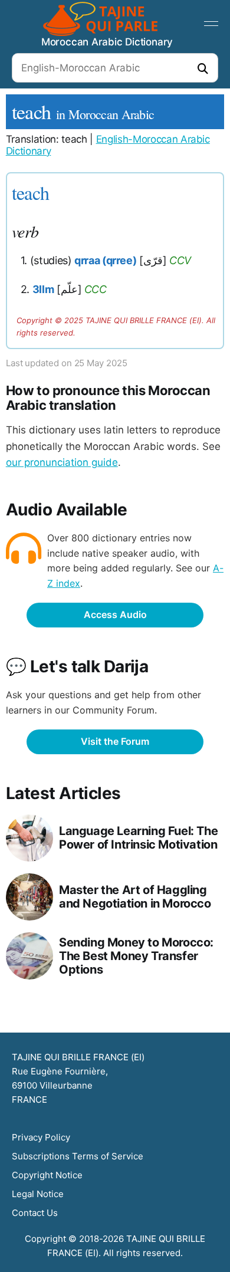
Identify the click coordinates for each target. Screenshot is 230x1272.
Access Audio (115, 614)
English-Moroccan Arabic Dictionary (108, 145)
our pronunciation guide (62, 462)
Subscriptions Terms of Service (77, 1156)
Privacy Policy (41, 1137)
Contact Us (35, 1212)
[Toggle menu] (211, 23)
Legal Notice (38, 1193)
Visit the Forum (115, 741)
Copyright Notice (47, 1175)
